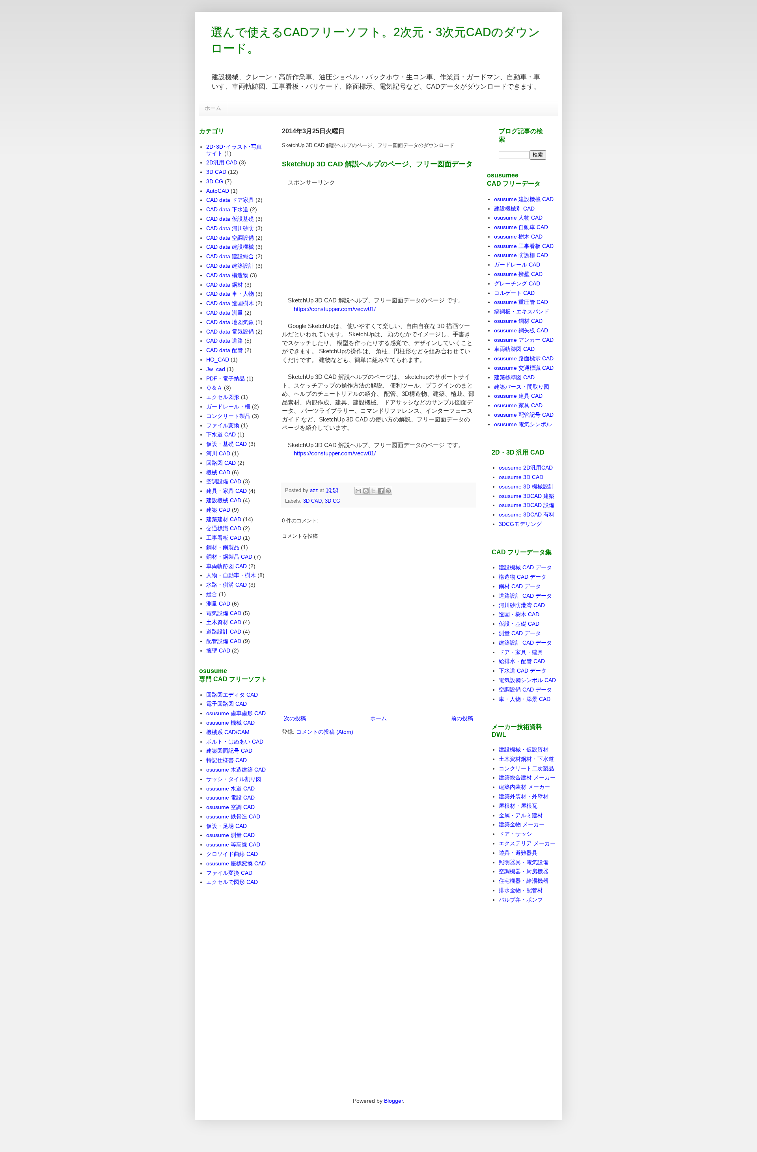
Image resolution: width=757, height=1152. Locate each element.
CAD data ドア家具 (230, 200)
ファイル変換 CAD (229, 873)
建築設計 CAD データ (525, 642)
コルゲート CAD (514, 293)
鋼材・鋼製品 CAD (229, 557)
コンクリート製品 (228, 416)
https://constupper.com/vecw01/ (335, 309)
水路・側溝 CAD (226, 585)
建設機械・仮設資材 (523, 749)
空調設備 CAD (223, 481)
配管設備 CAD (223, 641)
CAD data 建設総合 (230, 256)
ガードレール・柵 (228, 406)
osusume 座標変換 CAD (236, 863)
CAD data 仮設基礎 (230, 219)
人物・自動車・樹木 (231, 575)
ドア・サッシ (515, 834)
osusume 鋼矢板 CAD (521, 330)
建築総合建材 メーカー (527, 777)
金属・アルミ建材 (521, 815)
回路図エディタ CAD (232, 695)
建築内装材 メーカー (524, 787)
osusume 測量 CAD (230, 835)
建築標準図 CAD (514, 377)
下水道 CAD (221, 434)
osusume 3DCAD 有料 (526, 514)
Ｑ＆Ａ (214, 387)
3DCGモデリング (520, 524)
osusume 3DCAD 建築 (526, 496)
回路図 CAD (221, 463)
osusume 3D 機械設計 (526, 486)
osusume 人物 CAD (518, 217)
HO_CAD (217, 359)
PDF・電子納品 (225, 378)
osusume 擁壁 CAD (518, 274)
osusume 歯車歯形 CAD (236, 713)
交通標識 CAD (223, 528)
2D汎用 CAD (221, 162)
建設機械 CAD (223, 500)
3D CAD (312, 501)
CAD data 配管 (224, 350)
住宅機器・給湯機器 (523, 881)
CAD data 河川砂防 (230, 228)
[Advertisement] (341, 236)
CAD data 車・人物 (230, 294)
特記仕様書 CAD (226, 760)
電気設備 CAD (223, 613)
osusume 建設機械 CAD (524, 199)
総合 (211, 594)
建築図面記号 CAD (229, 750)
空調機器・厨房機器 (523, 871)
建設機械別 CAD (514, 208)
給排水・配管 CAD (522, 661)
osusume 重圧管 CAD (521, 302)
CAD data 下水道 (227, 209)
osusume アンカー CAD (524, 340)
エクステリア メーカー (527, 843)
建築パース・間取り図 (521, 387)
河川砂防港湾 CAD (522, 605)
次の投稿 (295, 718)
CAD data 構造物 (227, 275)
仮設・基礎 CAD (226, 444)
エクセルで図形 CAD (232, 882)
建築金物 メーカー (521, 824)
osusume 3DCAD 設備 (526, 505)
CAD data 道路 (224, 340)
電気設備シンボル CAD (527, 680)
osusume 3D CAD (521, 477)
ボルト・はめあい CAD (234, 741)
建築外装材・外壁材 (523, 796)
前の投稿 (462, 718)
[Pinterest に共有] (388, 491)
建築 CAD (218, 510)
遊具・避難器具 (518, 853)
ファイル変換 (222, 425)
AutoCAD (217, 191)
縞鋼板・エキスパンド (521, 311)
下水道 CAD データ (522, 670)
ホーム (213, 108)
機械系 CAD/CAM (228, 732)
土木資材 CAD (223, 622)
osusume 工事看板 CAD (524, 246)
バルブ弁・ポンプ (521, 900)
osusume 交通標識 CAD (524, 368)
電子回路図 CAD (226, 704)
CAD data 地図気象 (230, 322)
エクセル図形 (222, 397)
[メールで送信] (358, 491)
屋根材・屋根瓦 (518, 806)
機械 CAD (218, 472)
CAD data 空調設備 (230, 238)
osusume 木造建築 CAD (236, 769)
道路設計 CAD (223, 631)
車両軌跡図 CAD (226, 566)
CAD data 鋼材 (224, 284)
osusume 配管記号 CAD (524, 415)
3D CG (332, 501)
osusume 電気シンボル (523, 424)
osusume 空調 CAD (230, 807)
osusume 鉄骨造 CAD (233, 816)
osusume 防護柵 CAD (521, 255)
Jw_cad (215, 369)
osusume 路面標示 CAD (524, 358)
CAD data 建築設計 (230, 266)
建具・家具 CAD (226, 491)
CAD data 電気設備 (230, 331)
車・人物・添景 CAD (524, 699)
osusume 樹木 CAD (518, 236)
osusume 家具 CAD (518, 405)
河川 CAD (218, 453)
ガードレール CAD (517, 264)
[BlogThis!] (366, 491)
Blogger (393, 1101)
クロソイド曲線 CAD (232, 854)
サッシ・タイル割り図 (233, 779)
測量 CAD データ (520, 633)
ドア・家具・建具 (521, 652)
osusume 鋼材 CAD (518, 321)
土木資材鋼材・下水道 (526, 759)
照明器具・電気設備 (523, 862)
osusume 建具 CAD (518, 396)
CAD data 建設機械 (230, 247)
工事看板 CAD (223, 538)
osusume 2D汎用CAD (526, 467)
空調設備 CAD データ (525, 689)
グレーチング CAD (517, 283)
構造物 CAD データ (522, 577)
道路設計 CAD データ (525, 596)
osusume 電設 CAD (230, 797)
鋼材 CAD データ (520, 586)
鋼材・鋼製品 (222, 547)
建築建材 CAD (223, 519)
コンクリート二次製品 (526, 768)
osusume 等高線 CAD (233, 844)
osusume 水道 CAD (230, 788)
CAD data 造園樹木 (230, 303)
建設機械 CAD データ (525, 567)
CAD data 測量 (224, 312)
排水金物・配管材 (521, 890)
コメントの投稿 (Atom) (324, 732)
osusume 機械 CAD (230, 723)
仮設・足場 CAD (226, 826)
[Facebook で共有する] (381, 491)
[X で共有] (373, 491)
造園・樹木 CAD (519, 614)
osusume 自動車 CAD (521, 227)
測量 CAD (218, 603)
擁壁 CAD (218, 650)
